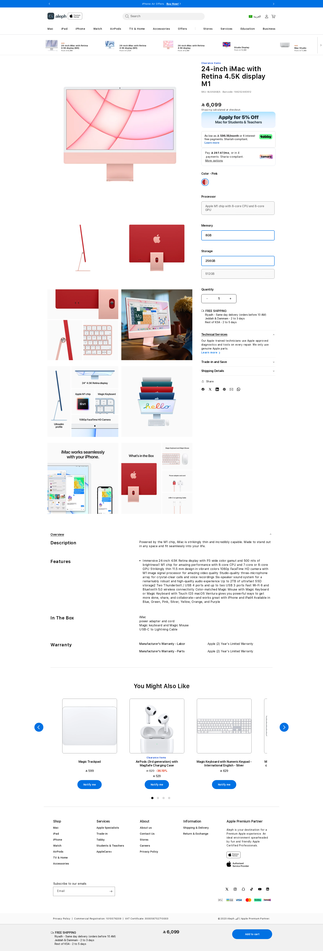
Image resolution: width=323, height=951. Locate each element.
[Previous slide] (38, 727)
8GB (208, 235)
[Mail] (231, 389)
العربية (257, 16)
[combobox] (163, 16)
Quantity (207, 289)
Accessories (61, 863)
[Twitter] (210, 389)
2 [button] (159, 799)
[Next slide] (320, 45)
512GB (210, 273)
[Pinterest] (224, 389)
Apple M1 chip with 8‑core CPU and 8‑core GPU (234, 207)
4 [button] (170, 799)
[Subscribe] (111, 891)
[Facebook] (203, 389)
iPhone (57, 839)
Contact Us (147, 833)
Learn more (209, 352)
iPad (56, 833)
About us (146, 827)
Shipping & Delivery (196, 827)
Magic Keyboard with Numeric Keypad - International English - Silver (224, 763)
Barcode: (228, 92)
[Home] (56, 16)
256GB (210, 260)
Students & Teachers (110, 845)
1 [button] (153, 799)
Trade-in (102, 833)
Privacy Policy (149, 851)
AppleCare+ (104, 851)
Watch (57, 845)
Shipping (206, 110)
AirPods (58, 851)
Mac (56, 827)
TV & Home (60, 857)
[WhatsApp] (238, 389)
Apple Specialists (107, 827)
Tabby (100, 839)
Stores (144, 839)
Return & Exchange (195, 833)
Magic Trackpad (90, 761)
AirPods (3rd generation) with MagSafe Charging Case (157, 763)
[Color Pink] (205, 182)
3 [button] (164, 799)
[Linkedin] (217, 389)
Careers (145, 845)
